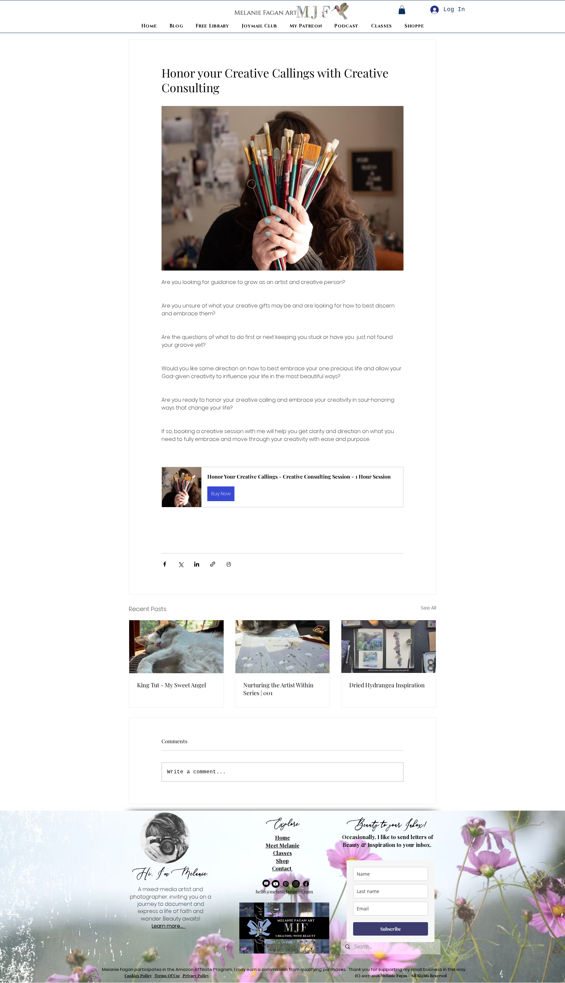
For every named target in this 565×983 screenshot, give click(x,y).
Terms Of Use (167, 975)
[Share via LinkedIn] (197, 564)
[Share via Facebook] (165, 564)
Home (282, 837)
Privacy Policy (195, 975)
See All (428, 608)
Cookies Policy (138, 975)
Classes (282, 853)
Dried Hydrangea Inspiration (387, 685)
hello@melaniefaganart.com (284, 891)
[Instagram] (296, 884)
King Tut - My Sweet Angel (171, 685)
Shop (282, 860)
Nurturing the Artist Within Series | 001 (278, 689)
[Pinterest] (286, 884)
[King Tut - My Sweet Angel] (176, 646)
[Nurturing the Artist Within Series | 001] (282, 646)
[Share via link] (213, 564)
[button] (282, 487)
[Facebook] (306, 884)
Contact (282, 868)
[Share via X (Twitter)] (181, 564)
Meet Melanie (282, 845)
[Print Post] (229, 564)
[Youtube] (276, 884)
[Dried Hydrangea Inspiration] (388, 646)
